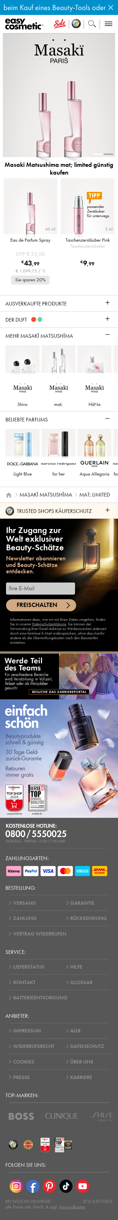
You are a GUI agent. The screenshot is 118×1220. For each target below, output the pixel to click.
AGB (75, 1031)
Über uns (81, 1062)
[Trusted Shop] (76, 24)
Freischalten (37, 605)
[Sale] (60, 24)
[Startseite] (8, 495)
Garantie (82, 903)
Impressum (27, 1031)
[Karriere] (59, 676)
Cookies (23, 1062)
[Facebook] (33, 1186)
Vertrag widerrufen (39, 934)
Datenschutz (87, 1046)
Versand (24, 903)
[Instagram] (16, 1186)
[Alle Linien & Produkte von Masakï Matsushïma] (59, 50)
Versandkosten (72, 1207)
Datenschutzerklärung (49, 624)
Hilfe (76, 967)
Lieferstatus (28, 967)
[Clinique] (61, 1116)
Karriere (81, 1077)
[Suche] (92, 24)
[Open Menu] (25, 24)
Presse (21, 1077)
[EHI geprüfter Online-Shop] (28, 1145)
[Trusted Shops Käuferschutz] (13, 1145)
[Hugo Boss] (21, 1116)
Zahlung (25, 918)
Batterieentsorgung (40, 997)
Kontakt (24, 982)
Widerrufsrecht (33, 1046)
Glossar (81, 982)
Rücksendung (88, 918)
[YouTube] (82, 1186)
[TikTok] (66, 1186)
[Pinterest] (49, 1186)
